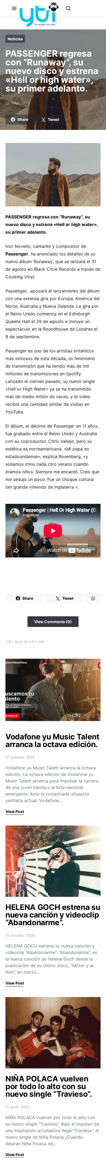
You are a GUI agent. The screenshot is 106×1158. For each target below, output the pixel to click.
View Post (14, 811)
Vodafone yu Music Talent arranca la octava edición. (52, 740)
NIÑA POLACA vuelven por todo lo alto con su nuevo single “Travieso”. (48, 1086)
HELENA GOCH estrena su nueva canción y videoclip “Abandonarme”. (52, 915)
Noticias (15, 38)
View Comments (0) (53, 621)
